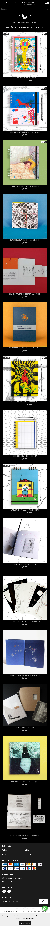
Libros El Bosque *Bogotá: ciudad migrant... (25, 836)
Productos (6, 855)
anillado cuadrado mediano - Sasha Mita (25, 186)
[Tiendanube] (25, 909)
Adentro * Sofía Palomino (25, 728)
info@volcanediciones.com (15, 882)
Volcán (4, 850)
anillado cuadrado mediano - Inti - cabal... (25, 132)
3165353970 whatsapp (13, 878)
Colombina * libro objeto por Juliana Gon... (25, 294)
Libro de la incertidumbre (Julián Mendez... (25, 622)
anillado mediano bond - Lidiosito (25, 78)
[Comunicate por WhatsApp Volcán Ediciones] (45, 908)
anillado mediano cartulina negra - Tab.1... (25, 402)
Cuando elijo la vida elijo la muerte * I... (25, 240)
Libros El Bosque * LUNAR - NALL (25, 564)
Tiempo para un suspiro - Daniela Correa (25, 676)
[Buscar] (47, 9)
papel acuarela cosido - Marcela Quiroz (25, 782)
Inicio (27, 850)
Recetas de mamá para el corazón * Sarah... (25, 348)
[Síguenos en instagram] (4, 891)
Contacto (28, 855)
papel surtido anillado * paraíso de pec (25, 510)
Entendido (25, 923)
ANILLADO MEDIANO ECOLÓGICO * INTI (25, 456)
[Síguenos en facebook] (9, 891)
